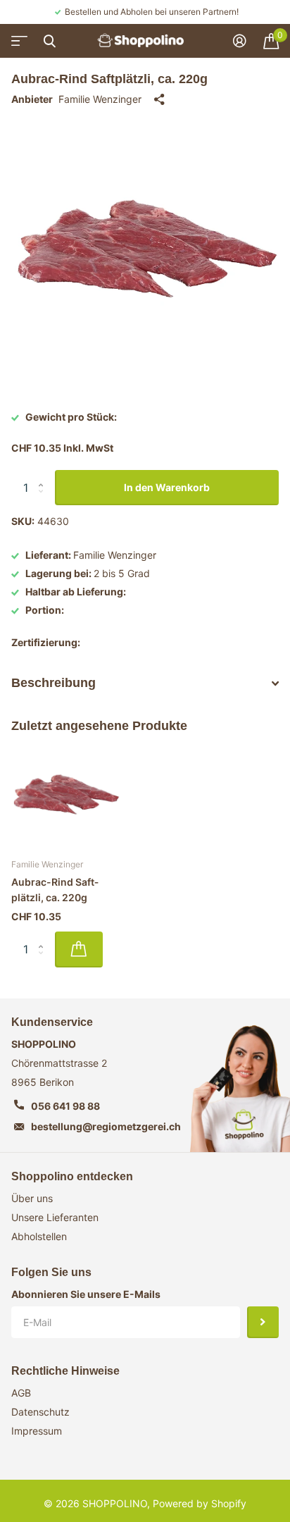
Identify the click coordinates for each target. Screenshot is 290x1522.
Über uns (32, 1198)
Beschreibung (53, 683)
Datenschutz (40, 1412)
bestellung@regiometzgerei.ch (106, 1126)
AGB (21, 1393)
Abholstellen (39, 1236)
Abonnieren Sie (263, 1322)
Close (49, 41)
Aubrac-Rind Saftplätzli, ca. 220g (55, 889)
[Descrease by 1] (44, 500)
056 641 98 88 (65, 1106)
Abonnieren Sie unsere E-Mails (85, 1294)
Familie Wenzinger (99, 99)
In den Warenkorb (167, 487)
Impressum (36, 1431)
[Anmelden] (239, 41)
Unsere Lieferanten (55, 1217)
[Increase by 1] (44, 475)
